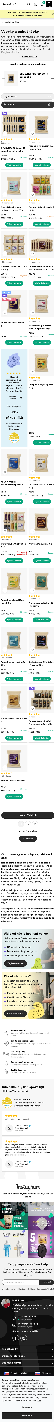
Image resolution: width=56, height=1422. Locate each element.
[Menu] (49, 4)
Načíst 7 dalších (28, 815)
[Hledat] (28, 4)
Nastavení (27, 1407)
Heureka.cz (14, 429)
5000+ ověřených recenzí (15, 1091)
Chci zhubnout (15, 1013)
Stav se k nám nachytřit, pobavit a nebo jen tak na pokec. (28, 1195)
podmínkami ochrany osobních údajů (40, 1289)
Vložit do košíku (14, 165)
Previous (3, 79)
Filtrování (9, 104)
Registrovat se (15, 963)
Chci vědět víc (29, 57)
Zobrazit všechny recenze (27, 1106)
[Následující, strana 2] (28, 824)
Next (53, 79)
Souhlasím (27, 1415)
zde (39, 1400)
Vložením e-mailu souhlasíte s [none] (28, 1289)
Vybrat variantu (42, 165)
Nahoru (29, 839)
